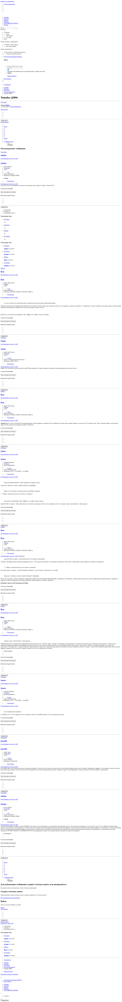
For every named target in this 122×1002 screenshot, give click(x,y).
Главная (6, 17)
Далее (5, 138)
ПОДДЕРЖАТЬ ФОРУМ (11, 23)
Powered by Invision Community (9, 974)
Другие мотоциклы (15, 106)
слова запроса (11, 46)
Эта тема (8, 37)
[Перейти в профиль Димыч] (6, 219)
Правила (6, 22)
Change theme (4, 1000)
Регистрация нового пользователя (10, 898)
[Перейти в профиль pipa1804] (4, 737)
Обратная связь (8, 971)
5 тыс (8, 289)
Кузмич (6, 254)
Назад (5, 126)
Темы (7, 34)
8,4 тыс (9, 468)
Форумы (6, 19)
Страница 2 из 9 (9, 141)
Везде (7, 32)
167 (8, 172)
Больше (6, 25)
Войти (9, 73)
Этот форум (9, 35)
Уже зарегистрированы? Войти (13, 56)
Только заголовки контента (13, 54)
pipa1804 (4, 741)
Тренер (3, 341)
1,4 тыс (9, 758)
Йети (5, 260)
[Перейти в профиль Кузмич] (7, 225)
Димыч (6, 248)
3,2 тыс (9, 358)
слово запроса (12, 44)
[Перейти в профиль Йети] (6, 230)
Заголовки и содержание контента (15, 52)
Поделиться (4, 109)
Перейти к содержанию (7, 1)
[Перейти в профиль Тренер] (3, 337)
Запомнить (10, 71)
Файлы (6, 20)
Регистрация (7, 79)
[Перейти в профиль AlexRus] (4, 102)
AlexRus (7, 105)
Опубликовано (9, 158)
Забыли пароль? (11, 76)
